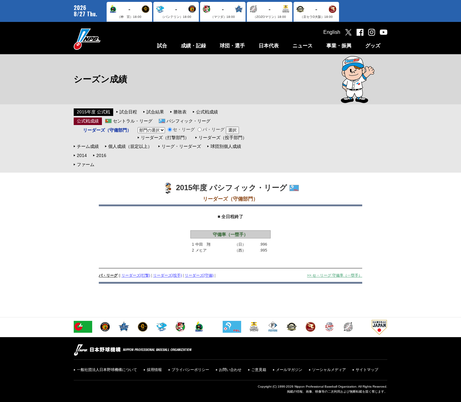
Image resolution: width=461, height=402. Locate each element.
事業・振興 (339, 45)
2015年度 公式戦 (93, 111)
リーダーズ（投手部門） (223, 137)
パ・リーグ (214, 129)
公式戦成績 (207, 111)
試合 (162, 45)
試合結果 (155, 111)
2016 (101, 155)
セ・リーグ (184, 129)
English (331, 32)
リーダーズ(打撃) (135, 275)
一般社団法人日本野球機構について (107, 370)
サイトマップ (367, 370)
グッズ (372, 45)
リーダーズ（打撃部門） (165, 137)
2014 (82, 155)
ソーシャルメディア (329, 370)
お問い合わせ (230, 370)
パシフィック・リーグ (188, 120)
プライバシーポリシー (190, 370)
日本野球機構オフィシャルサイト (103, 39)
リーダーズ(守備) (199, 275)
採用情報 (154, 370)
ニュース (303, 45)
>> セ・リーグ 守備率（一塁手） (334, 275)
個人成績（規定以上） (130, 146)
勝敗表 (180, 111)
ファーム (85, 164)
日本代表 (269, 45)
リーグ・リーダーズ (181, 146)
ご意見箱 (258, 370)
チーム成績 (88, 146)
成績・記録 (193, 45)
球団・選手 (232, 45)
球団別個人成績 (225, 146)
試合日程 (128, 111)
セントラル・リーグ (132, 120)
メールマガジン (289, 370)
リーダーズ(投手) (167, 275)
